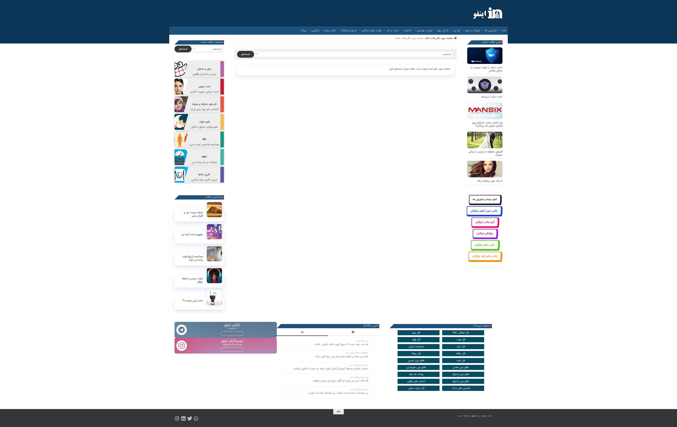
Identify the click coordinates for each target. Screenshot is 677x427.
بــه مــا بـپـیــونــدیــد (232, 333)
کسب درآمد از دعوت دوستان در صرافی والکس (486, 69)
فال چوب (460, 339)
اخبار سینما (330, 30)
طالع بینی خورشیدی (416, 367)
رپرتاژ (303, 30)
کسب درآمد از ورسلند (491, 97)
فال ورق (416, 333)
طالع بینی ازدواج (461, 374)
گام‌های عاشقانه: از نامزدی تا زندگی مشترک (485, 153)
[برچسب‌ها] (353, 332)
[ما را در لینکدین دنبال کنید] (183, 418)
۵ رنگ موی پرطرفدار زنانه (489, 181)
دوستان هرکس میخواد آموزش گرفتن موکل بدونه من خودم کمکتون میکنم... (330, 368)
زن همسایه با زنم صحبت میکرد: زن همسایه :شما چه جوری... (337, 393)
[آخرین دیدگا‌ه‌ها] (302, 332)
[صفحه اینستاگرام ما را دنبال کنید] (177, 418)
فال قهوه (416, 339)
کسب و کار (393, 30)
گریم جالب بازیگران (484, 222)
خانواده (407, 30)
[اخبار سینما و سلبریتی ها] (485, 203)
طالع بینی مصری (416, 360)
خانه (504, 30)
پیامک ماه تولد (416, 374)
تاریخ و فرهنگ (348, 30)
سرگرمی (315, 30)
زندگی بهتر (443, 30)
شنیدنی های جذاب (461, 388)
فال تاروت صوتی (416, 388)
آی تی (456, 30)
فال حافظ (460, 353)
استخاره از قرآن (416, 346)
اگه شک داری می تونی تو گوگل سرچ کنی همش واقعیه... (339, 381)
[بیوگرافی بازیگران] (485, 237)
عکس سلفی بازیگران (485, 245)
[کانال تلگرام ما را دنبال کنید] (196, 418)
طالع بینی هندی (461, 367)
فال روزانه (416, 353)
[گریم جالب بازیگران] (484, 226)
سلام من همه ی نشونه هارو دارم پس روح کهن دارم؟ (341, 356)
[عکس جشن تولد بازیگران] (484, 260)
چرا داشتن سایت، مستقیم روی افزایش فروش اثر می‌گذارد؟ (487, 124)
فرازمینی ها (491, 30)
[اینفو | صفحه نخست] (487, 13)
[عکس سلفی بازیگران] (485, 249)
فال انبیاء (460, 360)
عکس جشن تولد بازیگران (484, 256)
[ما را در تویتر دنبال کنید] (189, 418)
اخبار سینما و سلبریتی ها (485, 199)
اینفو (474, 416)
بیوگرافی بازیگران (485, 233)
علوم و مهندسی (424, 30)
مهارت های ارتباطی (372, 30)
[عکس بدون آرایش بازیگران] (484, 215)
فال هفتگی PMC (461, 333)
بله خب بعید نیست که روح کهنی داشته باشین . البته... (341, 344)
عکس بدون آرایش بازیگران (484, 211)
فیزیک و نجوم (472, 30)
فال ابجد (461, 346)
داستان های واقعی (416, 381)
